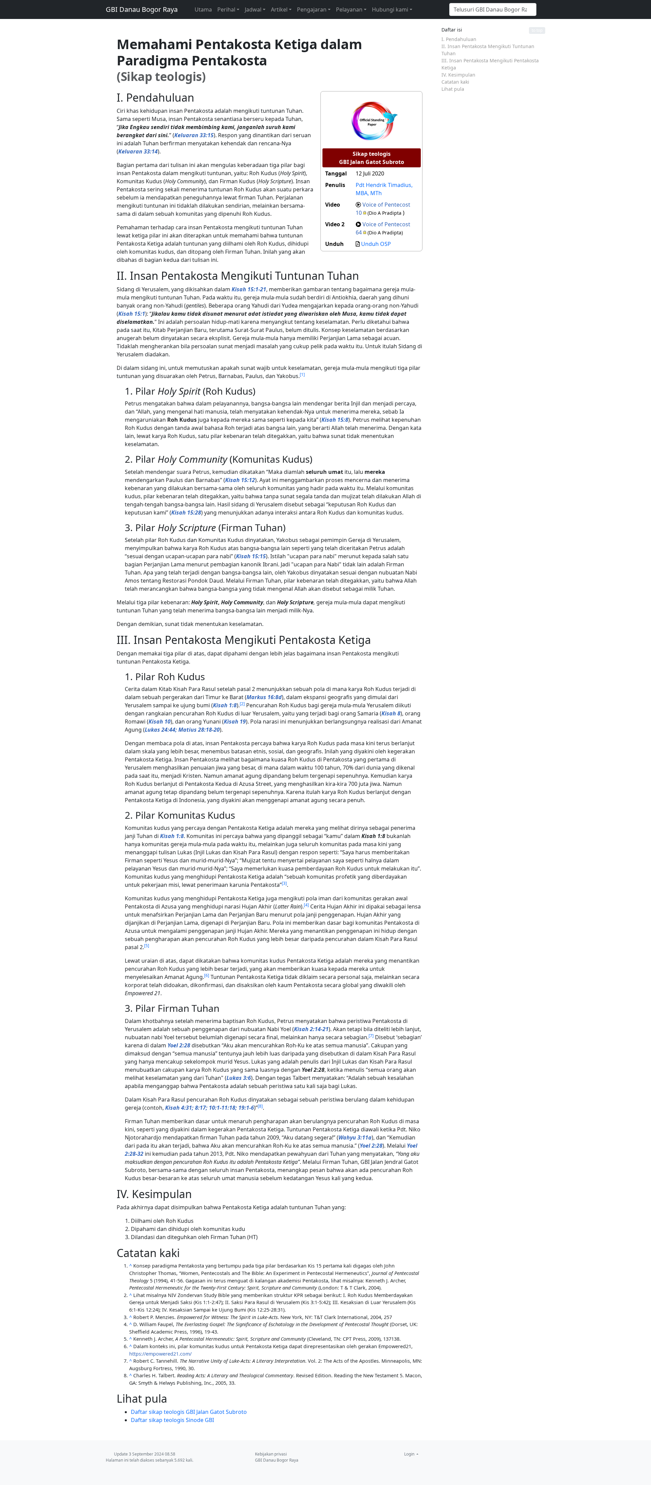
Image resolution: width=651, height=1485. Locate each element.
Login (409, 1454)
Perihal (226, 9)
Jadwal (253, 9)
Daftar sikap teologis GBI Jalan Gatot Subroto (189, 1412)
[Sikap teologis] (371, 120)
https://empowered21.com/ (160, 1354)
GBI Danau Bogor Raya (142, 9)
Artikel (279, 9)
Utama (203, 9)
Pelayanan (349, 9)
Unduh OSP (376, 244)
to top (537, 30)
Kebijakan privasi (271, 1454)
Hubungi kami (390, 9)
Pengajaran (312, 9)
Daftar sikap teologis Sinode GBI (172, 1420)
